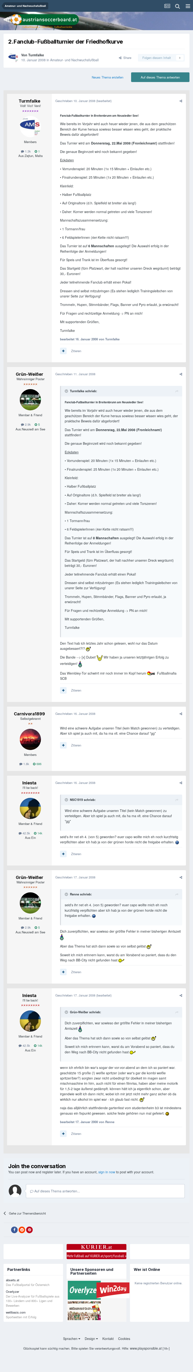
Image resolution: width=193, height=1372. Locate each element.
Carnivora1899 (29, 713)
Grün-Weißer (29, 374)
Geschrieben (75, 101)
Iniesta (29, 782)
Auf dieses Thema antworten (160, 77)
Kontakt (108, 1338)
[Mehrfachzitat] (63, 351)
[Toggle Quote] (67, 391)
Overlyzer (12, 1291)
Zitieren (76, 351)
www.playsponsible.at (146, 1348)
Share (126, 57)
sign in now (106, 1172)
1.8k (25, 764)
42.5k (26, 833)
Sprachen (70, 1338)
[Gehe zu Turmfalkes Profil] (13, 58)
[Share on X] (7, 1230)
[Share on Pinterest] (29, 1230)
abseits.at (12, 1280)
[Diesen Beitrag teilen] (181, 101)
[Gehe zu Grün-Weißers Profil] (30, 399)
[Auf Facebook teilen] (14, 1230)
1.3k (27, 151)
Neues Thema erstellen (107, 77)
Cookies (124, 1338)
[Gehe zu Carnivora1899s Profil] (30, 739)
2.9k (27, 424)
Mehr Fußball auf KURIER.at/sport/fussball (96, 1255)
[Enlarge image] (88, 648)
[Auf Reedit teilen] (22, 1230)
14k (39, 833)
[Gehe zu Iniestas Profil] (30, 808)
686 (38, 764)
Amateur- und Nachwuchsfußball (74, 60)
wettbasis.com (16, 1312)
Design (90, 1338)
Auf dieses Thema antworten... (56, 1191)
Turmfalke (36, 55)
